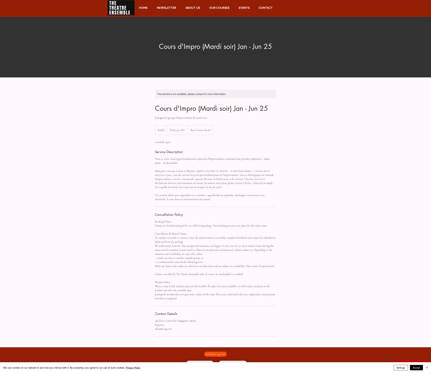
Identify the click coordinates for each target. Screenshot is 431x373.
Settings (400, 367)
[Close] (427, 367)
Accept (416, 367)
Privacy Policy (133, 367)
